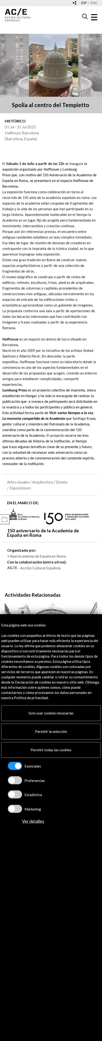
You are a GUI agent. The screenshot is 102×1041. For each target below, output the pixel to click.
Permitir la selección (51, 731)
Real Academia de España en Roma (38, 556)
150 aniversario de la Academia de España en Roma (43, 533)
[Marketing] (15, 809)
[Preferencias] (15, 780)
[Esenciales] (15, 766)
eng (94, 2)
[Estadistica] (15, 794)
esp (84, 2)
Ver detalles (33, 821)
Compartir (4, 519)
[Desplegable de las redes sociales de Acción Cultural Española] (74, 3)
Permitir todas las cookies (51, 750)
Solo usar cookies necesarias (51, 713)
